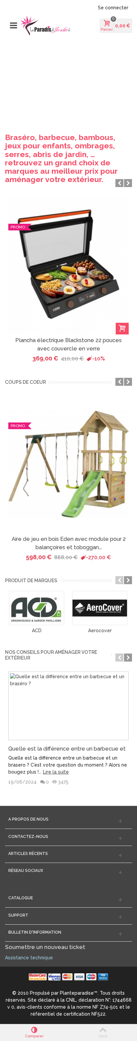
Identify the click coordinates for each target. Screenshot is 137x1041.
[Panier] (122, 328)
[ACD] (36, 608)
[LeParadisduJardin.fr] (45, 26)
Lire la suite (56, 772)
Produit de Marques (31, 580)
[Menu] (13, 26)
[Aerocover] (99, 608)
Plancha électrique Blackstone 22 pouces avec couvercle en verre (68, 344)
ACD (37, 630)
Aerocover (100, 630)
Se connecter (113, 7)
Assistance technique (29, 957)
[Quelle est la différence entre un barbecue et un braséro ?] (68, 706)
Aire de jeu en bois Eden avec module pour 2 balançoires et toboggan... (69, 543)
